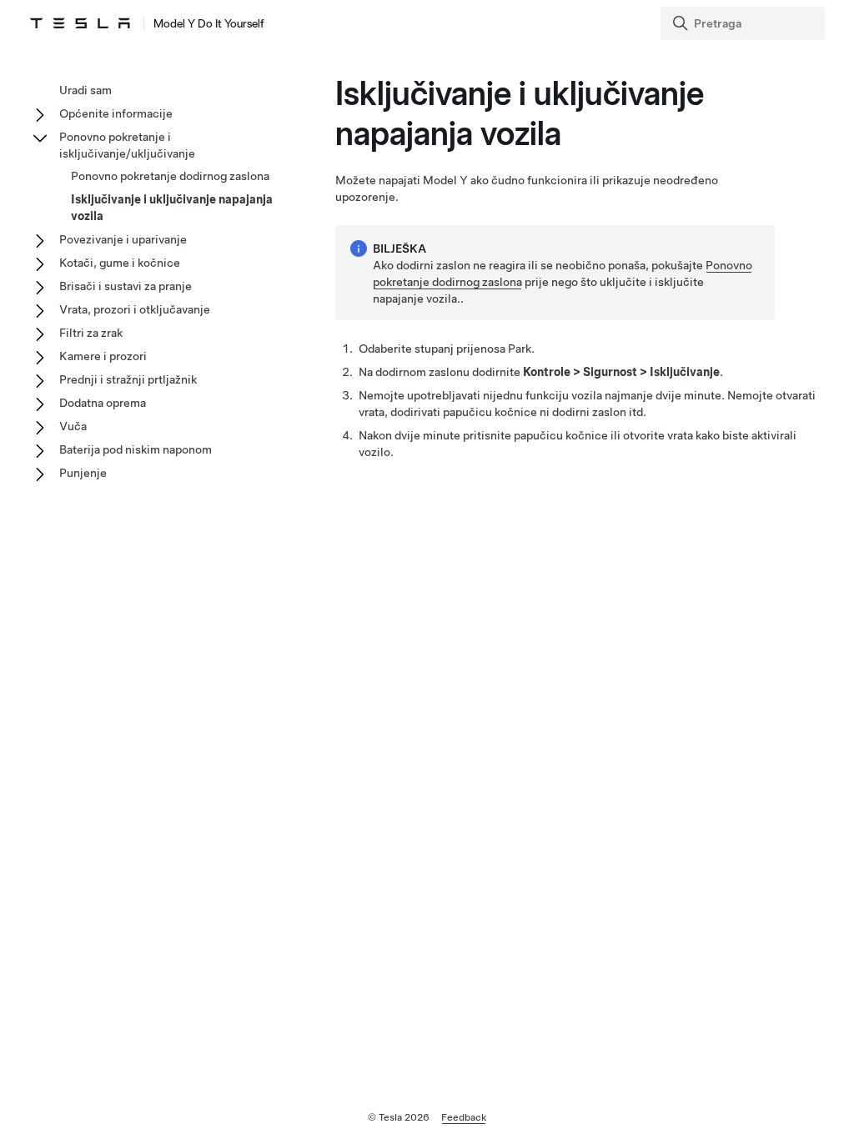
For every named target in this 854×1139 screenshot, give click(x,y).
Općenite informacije (116, 113)
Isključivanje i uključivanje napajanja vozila (172, 208)
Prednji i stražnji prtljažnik (128, 379)
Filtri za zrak (91, 332)
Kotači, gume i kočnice (119, 262)
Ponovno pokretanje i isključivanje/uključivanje (127, 145)
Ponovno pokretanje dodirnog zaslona (170, 176)
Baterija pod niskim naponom (135, 449)
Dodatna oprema (102, 402)
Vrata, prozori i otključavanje (134, 309)
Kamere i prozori (103, 356)
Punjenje (83, 472)
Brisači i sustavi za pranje (125, 286)
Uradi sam (85, 90)
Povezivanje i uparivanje (123, 239)
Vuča (73, 426)
